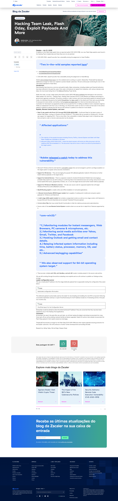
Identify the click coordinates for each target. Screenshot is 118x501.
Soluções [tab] (49, 5)
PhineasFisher (65, 100)
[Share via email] (15, 57)
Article (17, 64)
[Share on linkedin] (27, 57)
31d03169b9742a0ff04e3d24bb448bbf (50, 71)
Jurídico (71, 493)
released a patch (58, 157)
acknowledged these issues (48, 80)
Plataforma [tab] (39, 5)
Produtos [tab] (44, 5)
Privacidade (72, 490)
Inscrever (65, 437)
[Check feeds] (31, 57)
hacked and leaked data (70, 102)
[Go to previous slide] (104, 409)
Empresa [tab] (60, 5)
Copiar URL (16, 71)
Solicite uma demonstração (98, 5)
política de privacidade (66, 442)
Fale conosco (85, 1)
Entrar (92, 1)
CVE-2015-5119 (72, 112)
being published (80, 94)
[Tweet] (23, 57)
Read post (40, 401)
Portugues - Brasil (99, 1)
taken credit (74, 100)
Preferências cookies (74, 497)
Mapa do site (72, 488)
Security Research (20, 18)
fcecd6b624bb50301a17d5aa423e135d (49, 73)
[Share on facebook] (19, 57)
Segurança (72, 495)
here (84, 64)
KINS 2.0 (61, 91)
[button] (63, 345)
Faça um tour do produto (82, 5)
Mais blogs (18, 67)
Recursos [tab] (55, 5)
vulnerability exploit (66, 168)
